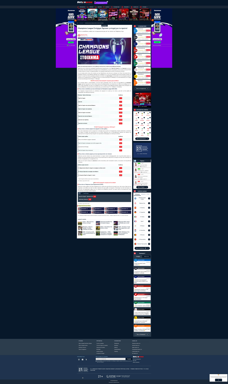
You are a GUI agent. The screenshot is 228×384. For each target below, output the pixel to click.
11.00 (120, 109)
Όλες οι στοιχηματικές (141, 88)
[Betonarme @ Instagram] (79, 359)
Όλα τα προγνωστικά (141, 138)
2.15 (121, 168)
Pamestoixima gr (141, 48)
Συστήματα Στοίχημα (100, 353)
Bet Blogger (104, 25)
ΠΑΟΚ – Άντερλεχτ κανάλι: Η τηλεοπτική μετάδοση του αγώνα (89, 233)
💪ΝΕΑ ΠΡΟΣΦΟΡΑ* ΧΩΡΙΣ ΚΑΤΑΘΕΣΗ (142, 305)
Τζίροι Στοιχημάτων (82, 349)
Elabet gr (116, 347)
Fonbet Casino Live (135, 351)
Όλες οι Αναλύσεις (141, 248)
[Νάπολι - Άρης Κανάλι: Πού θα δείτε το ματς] (98, 228)
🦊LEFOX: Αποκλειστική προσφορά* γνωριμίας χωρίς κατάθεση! (105, 80)
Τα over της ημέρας (100, 343)
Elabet (139, 41)
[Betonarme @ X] (86, 359)
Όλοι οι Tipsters (141, 187)
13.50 (120, 119)
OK (218, 380)
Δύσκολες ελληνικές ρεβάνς (143, 183)
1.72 (121, 98)
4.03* (121, 171)
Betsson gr (140, 80)
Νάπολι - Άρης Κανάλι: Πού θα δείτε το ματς (106, 227)
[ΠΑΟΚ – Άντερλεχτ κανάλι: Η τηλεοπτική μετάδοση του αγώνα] (80, 233)
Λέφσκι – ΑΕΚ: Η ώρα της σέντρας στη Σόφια (88, 222)
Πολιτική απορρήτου (137, 359)
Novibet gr (140, 35)
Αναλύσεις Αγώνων (82, 347)
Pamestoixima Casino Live (137, 349)
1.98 (121, 139)
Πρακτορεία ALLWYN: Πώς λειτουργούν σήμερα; (106, 222)
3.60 (121, 143)
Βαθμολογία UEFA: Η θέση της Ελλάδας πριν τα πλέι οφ (124, 223)
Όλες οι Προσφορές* (141, 334)
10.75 (120, 112)
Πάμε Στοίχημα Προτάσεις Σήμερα (85, 343)
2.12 (121, 101)
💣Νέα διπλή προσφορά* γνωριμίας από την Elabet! (104, 182)
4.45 (121, 175)
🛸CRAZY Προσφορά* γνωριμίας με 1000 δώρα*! (104, 127)
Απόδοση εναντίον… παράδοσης (143, 170)
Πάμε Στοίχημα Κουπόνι (83, 345)
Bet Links (134, 360)
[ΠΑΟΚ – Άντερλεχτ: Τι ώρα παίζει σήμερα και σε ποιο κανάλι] (116, 228)
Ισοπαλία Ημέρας (99, 351)
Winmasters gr (141, 67)
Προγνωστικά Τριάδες (100, 347)
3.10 (121, 116)
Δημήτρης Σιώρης (137, 166)
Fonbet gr (140, 54)
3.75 (121, 146)
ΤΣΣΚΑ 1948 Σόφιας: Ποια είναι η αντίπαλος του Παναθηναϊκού (123, 233)
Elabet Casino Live (135, 347)
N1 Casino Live (135, 353)
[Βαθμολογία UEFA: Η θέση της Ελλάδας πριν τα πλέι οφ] (116, 223)
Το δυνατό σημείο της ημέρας (102, 345)
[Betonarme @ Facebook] (82, 359)
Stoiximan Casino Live (136, 343)
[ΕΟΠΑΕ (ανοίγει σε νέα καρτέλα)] (118, 376)
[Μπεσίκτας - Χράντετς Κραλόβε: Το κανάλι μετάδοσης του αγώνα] (80, 228)
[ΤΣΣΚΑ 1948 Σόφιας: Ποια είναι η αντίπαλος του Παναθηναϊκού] (116, 233)
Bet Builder (98, 349)
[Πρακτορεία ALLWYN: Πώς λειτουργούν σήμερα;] (98, 223)
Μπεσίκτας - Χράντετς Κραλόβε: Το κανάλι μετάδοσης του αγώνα (87, 228)
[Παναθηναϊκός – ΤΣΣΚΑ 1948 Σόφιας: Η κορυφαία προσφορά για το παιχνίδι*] (98, 233)
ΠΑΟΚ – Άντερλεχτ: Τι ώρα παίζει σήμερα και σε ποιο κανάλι (124, 228)
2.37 (121, 105)
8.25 (121, 150)
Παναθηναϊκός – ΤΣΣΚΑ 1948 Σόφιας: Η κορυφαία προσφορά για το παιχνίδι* (106, 233)
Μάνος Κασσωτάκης (137, 172)
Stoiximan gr (140, 28)
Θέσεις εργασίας (136, 362)
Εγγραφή (129, 358)
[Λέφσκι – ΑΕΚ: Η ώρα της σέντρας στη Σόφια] (80, 223)
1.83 (95, 196)
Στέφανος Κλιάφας (137, 179)
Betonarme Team (83, 34)
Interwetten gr (141, 74)
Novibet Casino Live (135, 345)
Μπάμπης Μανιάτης (137, 184)
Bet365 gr (140, 61)
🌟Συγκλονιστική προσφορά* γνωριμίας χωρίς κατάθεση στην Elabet (141, 281)
